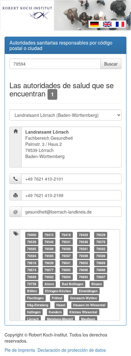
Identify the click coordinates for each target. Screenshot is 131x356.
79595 (49, 256)
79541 (66, 241)
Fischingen (35, 298)
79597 (66, 256)
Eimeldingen (88, 291)
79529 (100, 234)
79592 (100, 248)
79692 (49, 277)
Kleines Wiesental (83, 312)
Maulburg (88, 319)
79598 (83, 256)
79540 (49, 241)
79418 (66, 234)
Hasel (60, 305)
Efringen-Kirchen (58, 291)
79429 (83, 234)
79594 (31, 256)
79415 (49, 234)
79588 (49, 248)
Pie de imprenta (20, 350)
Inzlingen (34, 312)
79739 (31, 284)
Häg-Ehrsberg (37, 305)
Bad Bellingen (72, 284)
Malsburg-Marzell (60, 319)
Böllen (32, 291)
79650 (83, 263)
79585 (31, 248)
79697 (100, 277)
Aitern (49, 284)
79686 (83, 270)
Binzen (96, 284)
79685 (66, 270)
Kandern (55, 312)
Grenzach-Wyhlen (83, 298)
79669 (100, 263)
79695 (83, 277)
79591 (83, 248)
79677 (49, 270)
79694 (66, 277)
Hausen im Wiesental (89, 305)
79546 (83, 241)
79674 (31, 270)
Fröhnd (57, 298)
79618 (31, 263)
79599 (100, 256)
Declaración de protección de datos (71, 350)
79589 (66, 248)
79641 (66, 263)
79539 (31, 241)
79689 (31, 277)
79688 (100, 270)
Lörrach (33, 319)
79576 (100, 241)
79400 (31, 234)
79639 (49, 263)
